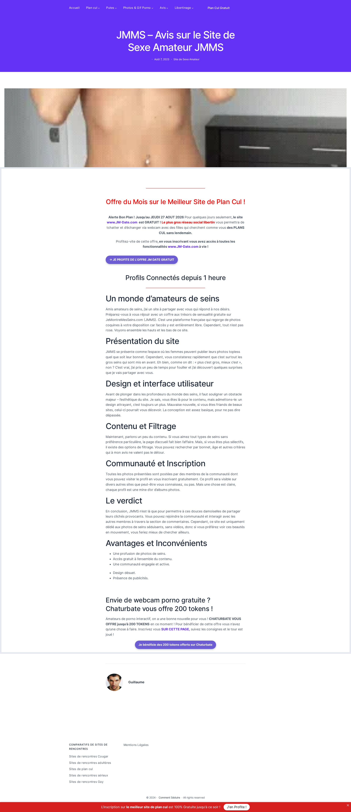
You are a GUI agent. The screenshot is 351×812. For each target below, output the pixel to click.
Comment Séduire (169, 797)
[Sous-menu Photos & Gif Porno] (152, 8)
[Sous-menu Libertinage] (193, 8)
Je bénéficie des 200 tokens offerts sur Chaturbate (175, 644)
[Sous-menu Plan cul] (99, 8)
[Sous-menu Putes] (116, 8)
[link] (348, 805)
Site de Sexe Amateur (186, 59)
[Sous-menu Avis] (167, 8)
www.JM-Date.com (122, 222)
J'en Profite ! (236, 807)
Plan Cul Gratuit (219, 8)
